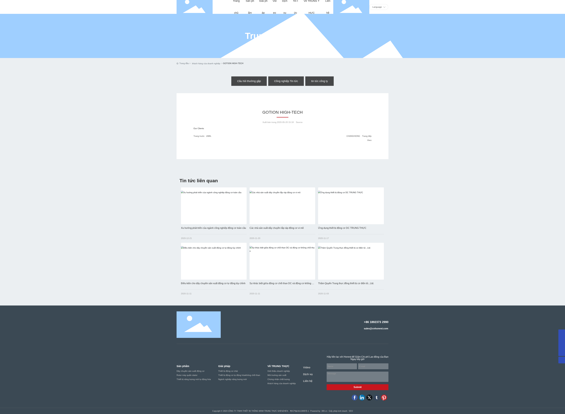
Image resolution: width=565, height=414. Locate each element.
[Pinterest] (384, 397)
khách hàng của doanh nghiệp (206, 63)
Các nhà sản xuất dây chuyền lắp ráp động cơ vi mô (277, 228)
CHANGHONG (353, 136)
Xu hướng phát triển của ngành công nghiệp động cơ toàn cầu (213, 228)
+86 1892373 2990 (376, 322)
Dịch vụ (308, 374)
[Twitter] (369, 397)
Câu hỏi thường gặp (249, 81)
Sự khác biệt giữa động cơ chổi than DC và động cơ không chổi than (282, 284)
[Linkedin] (362, 397)
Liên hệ (307, 381)
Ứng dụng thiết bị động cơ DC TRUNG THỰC (342, 228)
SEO (351, 411)
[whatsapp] (561, 332)
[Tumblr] (377, 397)
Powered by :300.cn (318, 411)
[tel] (561, 339)
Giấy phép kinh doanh (338, 411)
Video (306, 367)
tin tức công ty (319, 81)
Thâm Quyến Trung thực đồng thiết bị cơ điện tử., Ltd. (346, 283)
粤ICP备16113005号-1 (299, 411)
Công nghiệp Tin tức (286, 81)
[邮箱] (561, 346)
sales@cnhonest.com (376, 328)
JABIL (208, 136)
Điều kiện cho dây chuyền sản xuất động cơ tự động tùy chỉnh (213, 283)
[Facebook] (355, 397)
